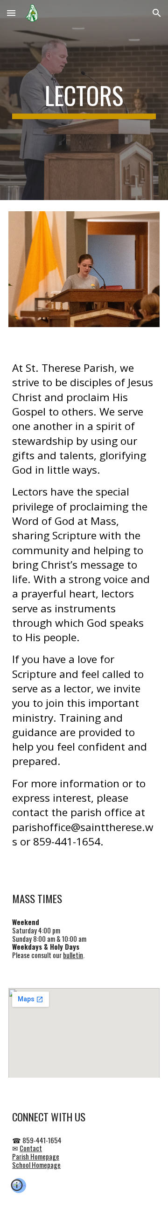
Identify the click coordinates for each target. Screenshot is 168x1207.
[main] (84, 100)
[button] (11, 13)
